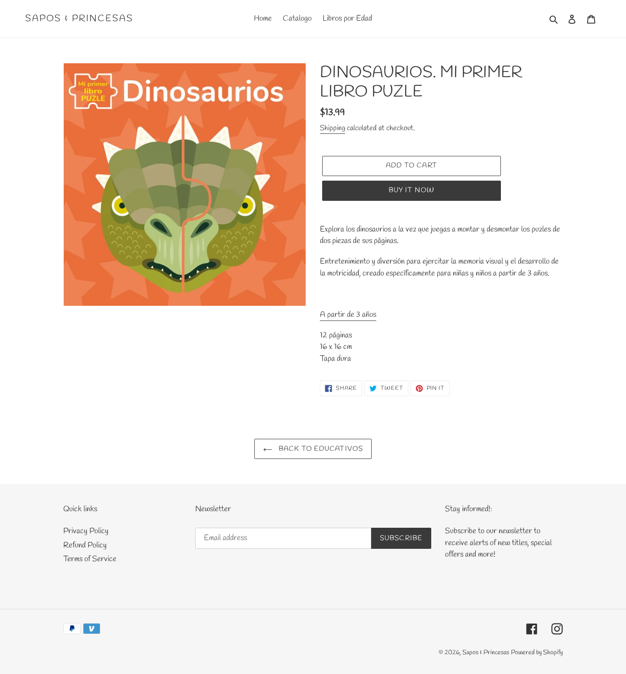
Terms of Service (89, 559)
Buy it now (412, 190)
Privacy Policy (86, 531)
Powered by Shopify (537, 652)
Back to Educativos (320, 448)
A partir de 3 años (348, 314)
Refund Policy (85, 545)
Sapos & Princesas (79, 18)
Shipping (332, 128)
